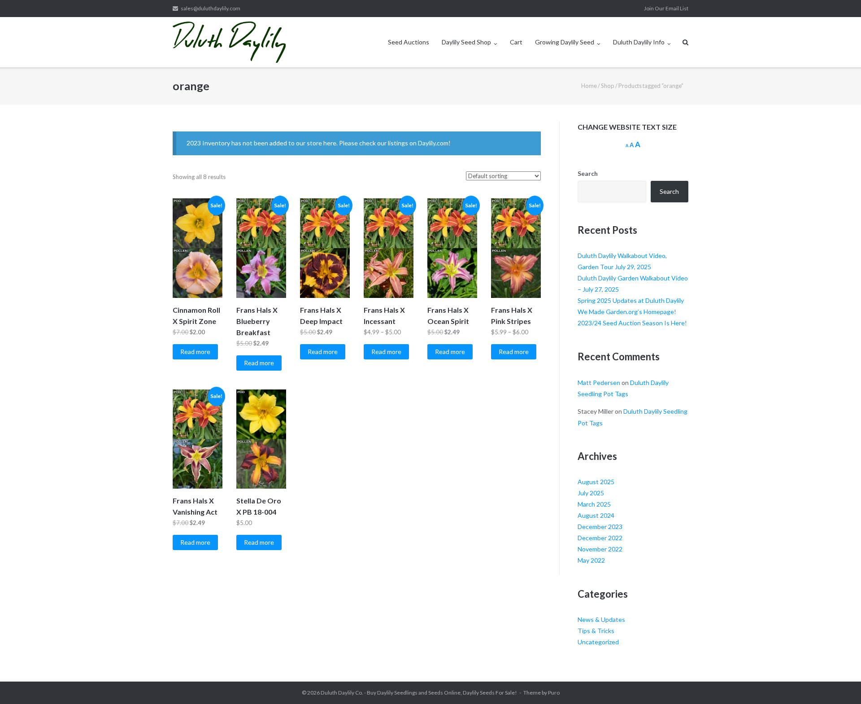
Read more (195, 351)
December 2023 (600, 526)
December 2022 (600, 538)
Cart (516, 42)
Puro (554, 692)
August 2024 (596, 515)
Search (588, 173)
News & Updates (601, 619)
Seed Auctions (408, 42)
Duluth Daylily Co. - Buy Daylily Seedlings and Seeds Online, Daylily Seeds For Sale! (419, 692)
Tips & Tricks (596, 630)
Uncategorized (598, 642)
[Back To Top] (839, 682)
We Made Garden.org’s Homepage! (627, 311)
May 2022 (591, 560)
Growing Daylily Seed (564, 42)
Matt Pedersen (599, 382)
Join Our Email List (666, 8)
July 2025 (591, 493)
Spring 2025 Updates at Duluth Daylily (631, 300)
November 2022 (600, 549)
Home (589, 85)
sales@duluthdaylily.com (210, 8)
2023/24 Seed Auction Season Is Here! (632, 323)
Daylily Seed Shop (466, 42)
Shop (607, 85)
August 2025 (596, 481)
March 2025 (594, 504)
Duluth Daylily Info (639, 42)
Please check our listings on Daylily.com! (395, 143)
